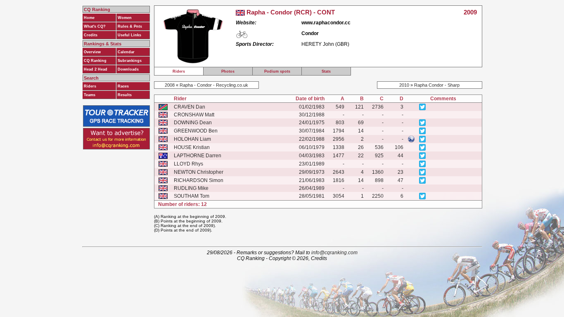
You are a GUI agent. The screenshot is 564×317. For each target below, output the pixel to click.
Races (123, 86)
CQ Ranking (95, 61)
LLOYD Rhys (188, 164)
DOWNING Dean (193, 122)
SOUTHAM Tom (191, 196)
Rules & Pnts (130, 26)
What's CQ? (95, 26)
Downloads (128, 69)
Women (125, 18)
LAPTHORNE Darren (197, 155)
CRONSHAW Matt (194, 115)
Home (89, 18)
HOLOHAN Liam (192, 139)
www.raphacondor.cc (326, 23)
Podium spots (277, 71)
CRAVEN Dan (189, 107)
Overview (92, 52)
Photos (228, 71)
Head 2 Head (95, 69)
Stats (326, 71)
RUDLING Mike (191, 188)
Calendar (126, 52)
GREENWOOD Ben (196, 131)
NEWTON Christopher (198, 172)
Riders (90, 86)
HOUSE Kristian (192, 147)
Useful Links (129, 35)
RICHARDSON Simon (198, 180)
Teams (89, 95)
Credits (90, 35)
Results (125, 95)
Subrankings (130, 61)
